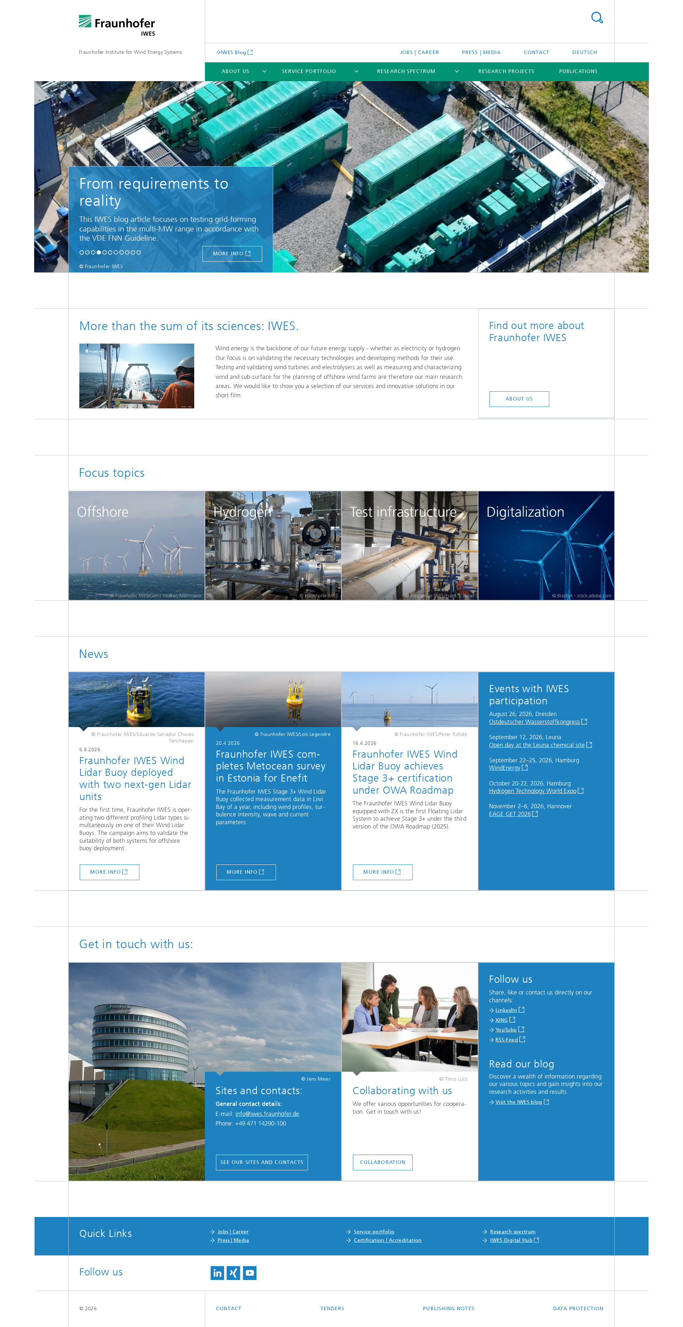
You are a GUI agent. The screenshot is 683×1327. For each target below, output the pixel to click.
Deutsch (584, 52)
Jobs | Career (419, 52)
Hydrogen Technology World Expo (532, 790)
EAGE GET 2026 (510, 813)
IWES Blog (233, 52)
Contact (537, 52)
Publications (578, 71)
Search (597, 18)
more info (481, 254)
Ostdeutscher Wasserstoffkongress (534, 721)
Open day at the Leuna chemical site (537, 744)
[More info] (137, 701)
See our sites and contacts (262, 1162)
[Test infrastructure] (410, 546)
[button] (82, 253)
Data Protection (578, 1309)
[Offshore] (137, 546)
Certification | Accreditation (388, 1240)
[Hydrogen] (273, 546)
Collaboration (383, 1162)
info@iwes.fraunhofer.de (267, 1113)
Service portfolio (309, 71)
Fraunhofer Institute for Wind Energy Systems (130, 52)
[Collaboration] (410, 1019)
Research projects (506, 71)
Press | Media (481, 52)
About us (235, 71)
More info (105, 872)
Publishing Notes (448, 1309)
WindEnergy (504, 767)
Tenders (333, 1309)
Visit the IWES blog (519, 1102)
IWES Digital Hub (511, 1240)
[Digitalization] (546, 546)
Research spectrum (406, 71)
